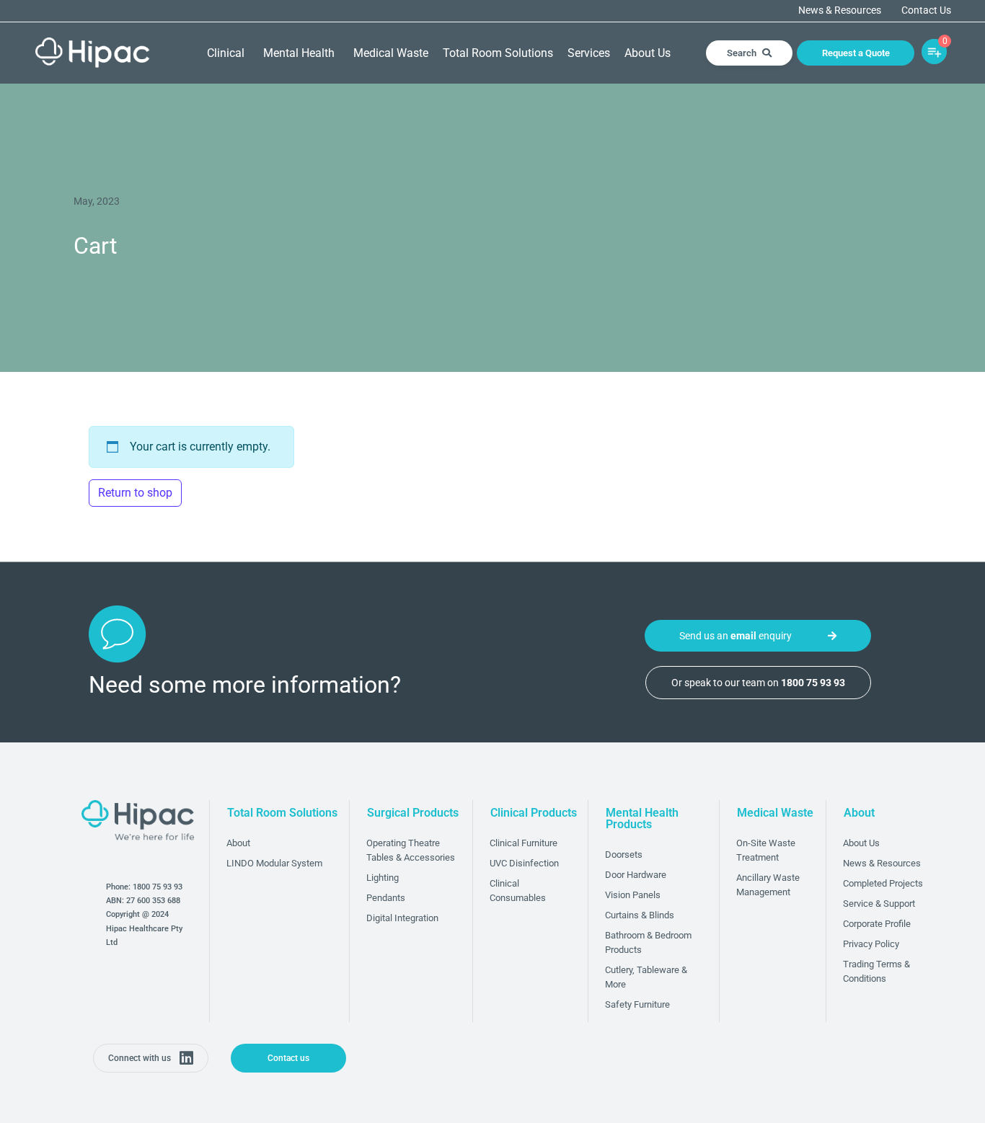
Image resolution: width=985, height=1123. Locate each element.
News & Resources (839, 11)
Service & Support (879, 903)
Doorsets (623, 854)
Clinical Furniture (523, 843)
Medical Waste (390, 53)
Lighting (382, 877)
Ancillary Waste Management (768, 884)
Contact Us (926, 11)
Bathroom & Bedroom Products (648, 942)
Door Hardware (635, 874)
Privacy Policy (871, 943)
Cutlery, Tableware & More (646, 977)
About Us (647, 53)
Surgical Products (413, 813)
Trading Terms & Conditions (876, 971)
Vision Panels (633, 894)
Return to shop (135, 493)
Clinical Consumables (518, 890)
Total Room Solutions (498, 53)
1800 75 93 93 (157, 887)
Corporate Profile (877, 923)
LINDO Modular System (274, 863)
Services (588, 53)
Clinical (225, 53)
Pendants (385, 897)
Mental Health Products (642, 818)
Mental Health (299, 53)
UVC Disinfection (524, 863)
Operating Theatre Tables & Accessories (410, 850)
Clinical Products (533, 813)
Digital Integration (402, 918)
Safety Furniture (637, 1004)
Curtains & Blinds (639, 915)
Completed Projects (883, 883)
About (238, 843)
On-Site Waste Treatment (765, 850)
